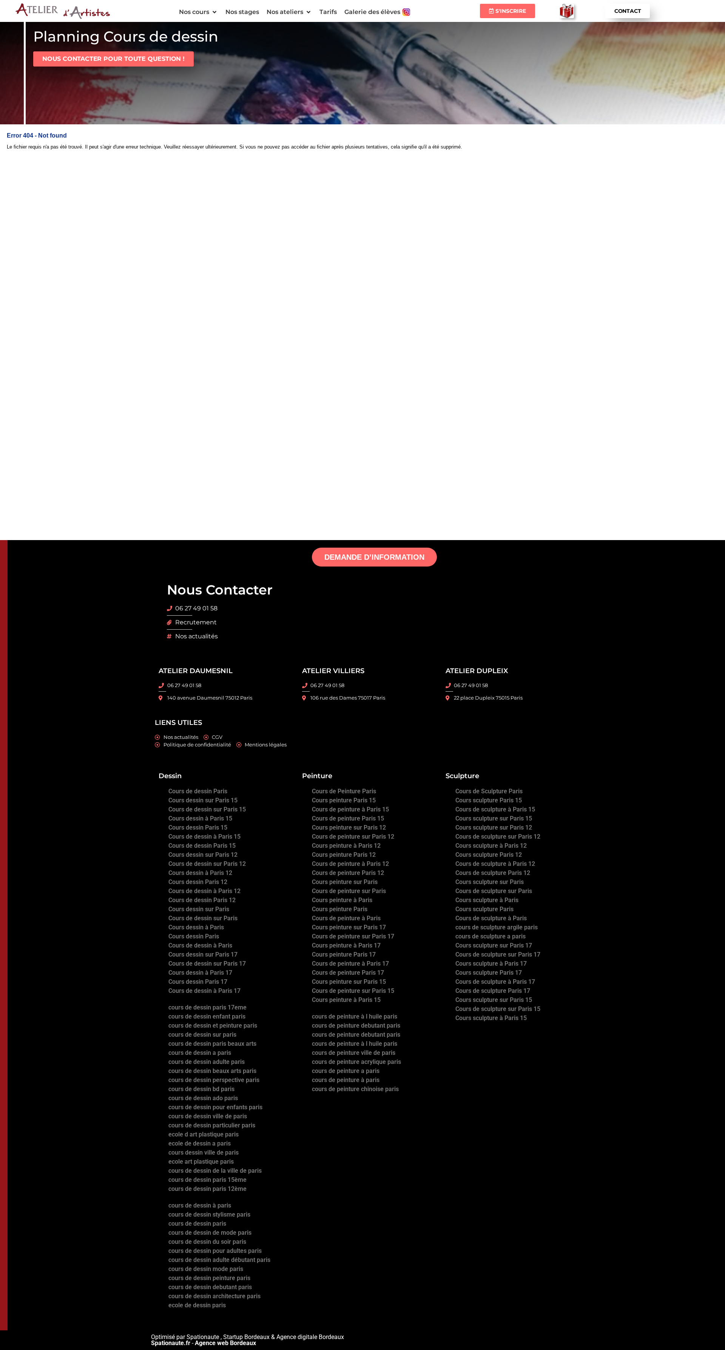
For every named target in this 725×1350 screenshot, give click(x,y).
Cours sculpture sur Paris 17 (493, 945)
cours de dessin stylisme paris (209, 1214)
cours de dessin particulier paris (211, 1125)
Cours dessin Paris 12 (197, 882)
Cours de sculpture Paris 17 (492, 990)
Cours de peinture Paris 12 (348, 872)
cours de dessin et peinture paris (212, 1025)
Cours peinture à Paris (342, 900)
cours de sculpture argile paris (496, 927)
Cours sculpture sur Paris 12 (493, 827)
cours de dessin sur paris (202, 1034)
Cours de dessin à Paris (200, 945)
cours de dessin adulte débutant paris (219, 1259)
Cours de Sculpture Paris (489, 791)
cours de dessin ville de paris (207, 1116)
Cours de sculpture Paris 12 (492, 872)
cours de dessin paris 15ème (207, 1179)
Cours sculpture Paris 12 (488, 854)
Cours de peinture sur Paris (349, 891)
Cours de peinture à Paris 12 (350, 863)
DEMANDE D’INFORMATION (374, 557)
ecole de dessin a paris (199, 1143)
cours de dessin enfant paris (206, 1016)
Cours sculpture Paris (484, 909)
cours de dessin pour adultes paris (215, 1250)
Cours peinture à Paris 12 (346, 845)
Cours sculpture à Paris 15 (491, 1018)
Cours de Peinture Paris (344, 791)
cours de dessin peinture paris (209, 1278)
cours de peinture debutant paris (356, 1025)
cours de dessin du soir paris (207, 1241)
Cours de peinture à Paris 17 (350, 963)
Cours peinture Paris (339, 909)
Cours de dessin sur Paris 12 (207, 863)
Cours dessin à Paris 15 (200, 818)
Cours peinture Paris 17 (344, 954)
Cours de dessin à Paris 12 (204, 891)
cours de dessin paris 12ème (207, 1188)
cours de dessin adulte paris (206, 1061)
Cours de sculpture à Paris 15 (495, 809)
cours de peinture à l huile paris (354, 1016)
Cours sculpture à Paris (486, 900)
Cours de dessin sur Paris (203, 918)
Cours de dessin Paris (197, 791)
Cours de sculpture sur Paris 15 (497, 1008)
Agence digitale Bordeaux (310, 1337)
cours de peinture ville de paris (353, 1052)
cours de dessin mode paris (205, 1269)
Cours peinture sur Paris (345, 882)
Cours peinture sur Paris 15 (349, 981)
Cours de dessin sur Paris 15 (207, 809)
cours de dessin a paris (199, 1052)
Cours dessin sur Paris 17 (203, 954)
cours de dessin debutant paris (210, 1287)
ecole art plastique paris (201, 1161)
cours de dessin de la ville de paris (215, 1170)
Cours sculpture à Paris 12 (491, 845)
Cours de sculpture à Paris (491, 918)
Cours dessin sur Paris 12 (203, 854)
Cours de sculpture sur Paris (493, 891)
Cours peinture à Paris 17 (346, 945)
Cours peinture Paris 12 (344, 854)
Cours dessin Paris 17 (197, 981)
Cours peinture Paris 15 (344, 800)
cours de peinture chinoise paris (355, 1089)
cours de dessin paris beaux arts (212, 1043)
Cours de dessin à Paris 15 (204, 836)
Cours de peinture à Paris (346, 918)
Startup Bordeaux (246, 1337)
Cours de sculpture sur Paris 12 (497, 836)
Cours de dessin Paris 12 (202, 900)
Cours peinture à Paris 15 (346, 999)
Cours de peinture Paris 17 (348, 972)
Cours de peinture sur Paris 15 (353, 990)
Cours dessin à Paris (196, 927)
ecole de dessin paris (197, 1305)
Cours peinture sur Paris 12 (349, 827)
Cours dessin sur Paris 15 (203, 800)
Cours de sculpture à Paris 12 (495, 863)
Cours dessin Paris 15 (197, 827)
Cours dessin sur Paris (198, 909)
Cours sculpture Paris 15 (488, 800)
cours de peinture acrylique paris (356, 1061)
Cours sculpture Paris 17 (488, 972)
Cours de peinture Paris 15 (348, 818)
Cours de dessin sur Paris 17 (207, 963)
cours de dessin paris (197, 1223)
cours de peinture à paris (345, 1080)
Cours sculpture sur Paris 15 (493, 818)
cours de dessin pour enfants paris (215, 1107)
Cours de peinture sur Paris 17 (353, 936)
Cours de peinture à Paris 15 (350, 809)
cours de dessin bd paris (201, 1089)
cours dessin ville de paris (203, 1152)
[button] (198, 12)
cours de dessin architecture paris (214, 1296)
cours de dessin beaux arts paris (212, 1070)
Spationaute (203, 1337)
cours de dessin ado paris (203, 1098)
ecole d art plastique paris (203, 1134)
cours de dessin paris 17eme (207, 1007)
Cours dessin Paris (193, 936)
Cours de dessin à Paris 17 (204, 990)
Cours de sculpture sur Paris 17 (497, 954)
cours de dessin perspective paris (213, 1080)
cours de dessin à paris (199, 1205)
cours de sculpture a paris (490, 936)
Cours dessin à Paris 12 (200, 872)
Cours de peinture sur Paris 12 (353, 836)
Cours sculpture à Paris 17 (491, 963)
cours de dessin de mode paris (209, 1232)
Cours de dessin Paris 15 (202, 845)
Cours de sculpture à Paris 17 (495, 981)
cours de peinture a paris (345, 1070)
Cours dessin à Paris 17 (200, 972)
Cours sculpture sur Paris (489, 882)
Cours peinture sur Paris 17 (349, 927)
